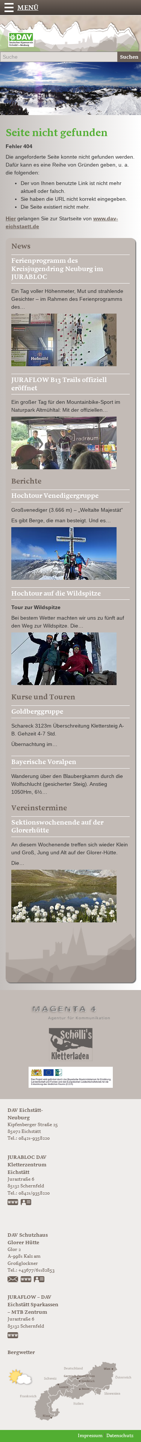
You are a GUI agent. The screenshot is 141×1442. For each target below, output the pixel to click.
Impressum (90, 1435)
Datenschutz (119, 1435)
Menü (27, 7)
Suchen (129, 57)
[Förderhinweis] (71, 1077)
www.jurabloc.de (13, 1203)
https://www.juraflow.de (13, 1336)
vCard (26, 1203)
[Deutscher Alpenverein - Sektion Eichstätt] (21, 41)
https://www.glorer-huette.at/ (26, 1280)
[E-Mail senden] (13, 1280)
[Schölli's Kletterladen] (70, 1044)
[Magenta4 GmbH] (70, 1011)
